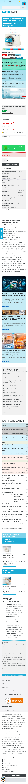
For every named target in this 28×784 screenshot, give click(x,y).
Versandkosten (13, 129)
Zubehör (16, 86)
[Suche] (23, 7)
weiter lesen (5, 306)
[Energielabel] (4, 110)
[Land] (19, 1)
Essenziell (6, 760)
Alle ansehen (9, 542)
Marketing (7, 762)
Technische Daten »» (7, 210)
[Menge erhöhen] (7, 160)
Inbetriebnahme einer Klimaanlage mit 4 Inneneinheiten (9, 588)
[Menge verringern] (8, 160)
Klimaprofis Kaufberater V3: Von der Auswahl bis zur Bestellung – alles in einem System (13, 295)
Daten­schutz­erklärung (8, 757)
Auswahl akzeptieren (14, 780)
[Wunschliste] (24, 1)
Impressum (5, 687)
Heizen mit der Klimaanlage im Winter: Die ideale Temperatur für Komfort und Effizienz (13, 318)
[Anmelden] (4, 1)
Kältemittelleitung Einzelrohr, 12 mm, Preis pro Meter (8, 557)
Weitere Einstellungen (8, 771)
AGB (3, 683)
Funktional (7, 769)
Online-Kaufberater (8, 710)
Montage (9, 65)
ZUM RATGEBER (1, 234)
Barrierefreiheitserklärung (11, 694)
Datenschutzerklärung (9, 691)
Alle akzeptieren (14, 775)
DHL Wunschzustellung (10, 765)
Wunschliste (8, 142)
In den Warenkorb (12, 164)
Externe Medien (8, 763)
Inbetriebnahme (16, 65)
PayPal (6, 767)
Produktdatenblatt (7, 113)
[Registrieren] (10, 1)
